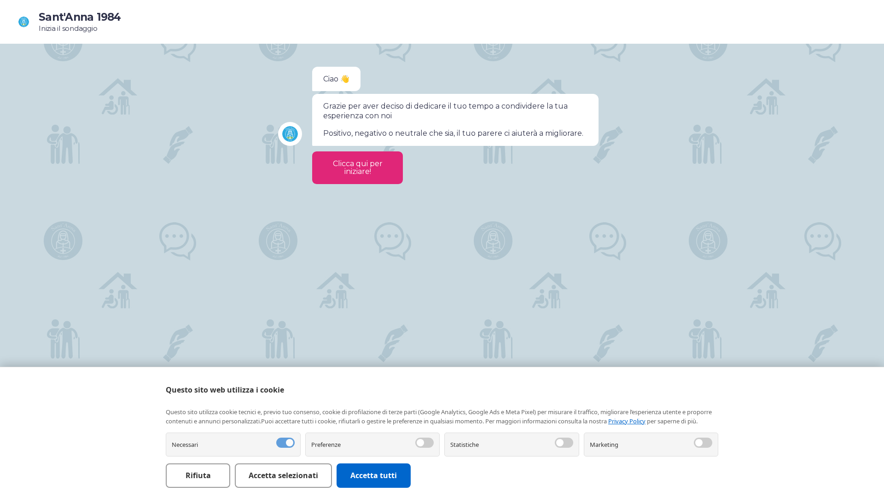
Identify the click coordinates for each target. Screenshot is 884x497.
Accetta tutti (373, 475)
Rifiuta (198, 475)
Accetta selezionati (283, 475)
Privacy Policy (627, 421)
